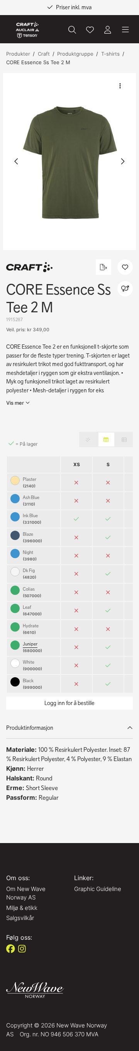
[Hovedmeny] (125, 29)
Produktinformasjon (29, 727)
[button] (69, 161)
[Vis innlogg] (107, 29)
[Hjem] (27, 30)
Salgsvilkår (20, 918)
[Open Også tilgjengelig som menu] (125, 288)
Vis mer (15, 403)
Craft (44, 54)
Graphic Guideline (97, 889)
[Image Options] (120, 85)
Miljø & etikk (21, 907)
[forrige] (16, 161)
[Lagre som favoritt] (90, 29)
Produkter (18, 54)
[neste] (122, 161)
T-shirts (110, 54)
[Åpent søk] (72, 29)
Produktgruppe (75, 54)
